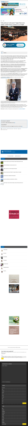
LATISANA (3, 414)
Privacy (2, 355)
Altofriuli (3, 392)
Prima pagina (3, 387)
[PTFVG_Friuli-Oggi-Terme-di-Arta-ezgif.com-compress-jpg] (14, 292)
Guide (2, 401)
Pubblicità (16, 347)
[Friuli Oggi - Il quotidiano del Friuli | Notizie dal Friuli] (13, 2)
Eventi (2, 400)
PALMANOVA (3, 422)
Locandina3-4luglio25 (22, 108)
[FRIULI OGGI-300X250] (14, 218)
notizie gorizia (15, 128)
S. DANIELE (3, 417)
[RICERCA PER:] (21, 7)
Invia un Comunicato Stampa (11, 347)
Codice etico (6, 365)
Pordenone (3, 390)
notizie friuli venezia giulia (10, 128)
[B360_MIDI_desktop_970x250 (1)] (14, 14)
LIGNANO (3, 419)
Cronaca (3, 395)
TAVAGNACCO (3, 411)
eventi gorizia (4, 128)
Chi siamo (3, 365)
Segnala (19, 347)
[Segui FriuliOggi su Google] (14, 45)
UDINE (2, 408)
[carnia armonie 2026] (14, 282)
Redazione (5, 52)
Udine (2, 389)
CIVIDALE (3, 416)
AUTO (2, 403)
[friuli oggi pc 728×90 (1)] (14, 5)
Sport (2, 398)
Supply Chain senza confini (4, 129)
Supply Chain (19, 128)
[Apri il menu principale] (26, 7)
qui (14, 122)
